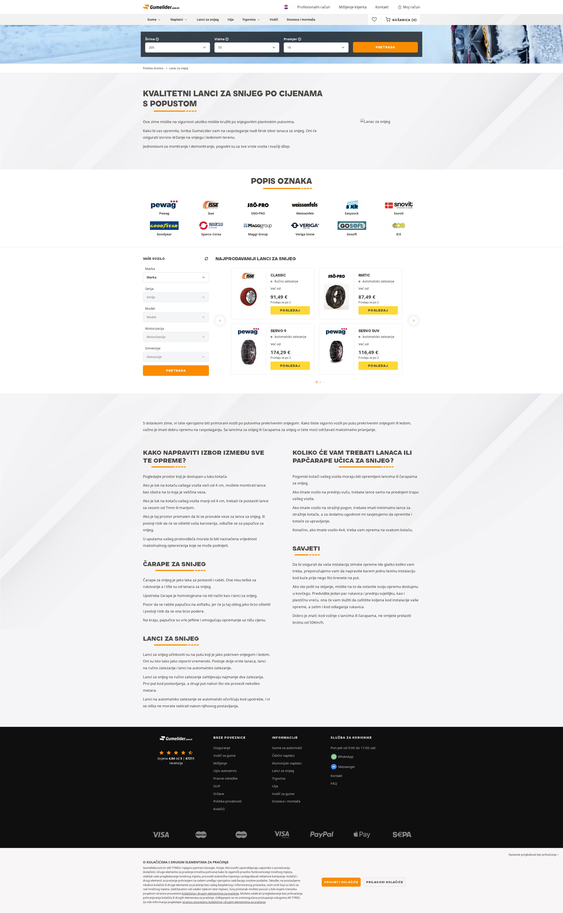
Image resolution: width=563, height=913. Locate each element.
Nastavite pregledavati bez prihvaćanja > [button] (534, 855)
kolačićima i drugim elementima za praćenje (210, 893)
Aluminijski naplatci (287, 763)
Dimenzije (152, 348)
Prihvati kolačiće (341, 882)
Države (218, 793)
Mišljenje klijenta (353, 7)
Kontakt (382, 7)
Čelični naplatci (283, 755)
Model (150, 308)
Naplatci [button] (177, 19)
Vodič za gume (224, 755)
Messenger (346, 766)
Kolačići (219, 809)
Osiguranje (221, 748)
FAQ (334, 783)
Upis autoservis (225, 770)
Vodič (274, 19)
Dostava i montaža (301, 19)
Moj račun (411, 7)
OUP (216, 786)
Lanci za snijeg (208, 19)
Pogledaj (290, 310)
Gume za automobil (287, 748)
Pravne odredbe (225, 778)
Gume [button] (152, 19)
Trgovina (249, 19)
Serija (149, 288)
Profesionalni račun (313, 7)
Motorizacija (154, 328)
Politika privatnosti (227, 801)
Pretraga (385, 47)
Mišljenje (220, 763)
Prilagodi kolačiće (384, 882)
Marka (150, 268)
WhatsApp (345, 756)
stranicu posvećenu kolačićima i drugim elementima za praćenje (223, 902)
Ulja (231, 19)
